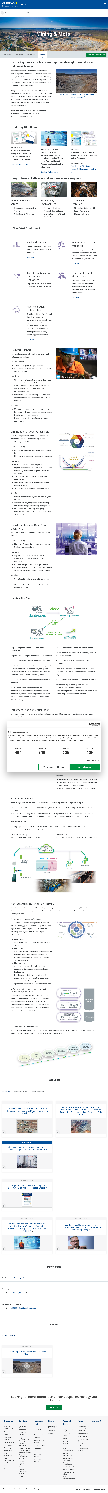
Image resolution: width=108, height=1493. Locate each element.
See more (30, 257)
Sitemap (36, 1489)
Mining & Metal (9, 1442)
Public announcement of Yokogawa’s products (39, 1453)
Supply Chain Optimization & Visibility (23, 1456)
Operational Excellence (23, 1444)
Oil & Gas (7, 1426)
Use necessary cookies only (53, 767)
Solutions (23, 1421)
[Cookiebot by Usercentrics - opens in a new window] (90, 724)
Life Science (37, 1448)
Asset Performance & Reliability (24, 1439)
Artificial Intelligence (67, 1454)
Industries (15, 13)
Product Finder (82, 1436)
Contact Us (53, 1407)
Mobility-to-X (8, 1463)
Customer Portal (83, 1439)
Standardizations (68, 1469)
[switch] (42, 752)
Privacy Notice (18, 1489)
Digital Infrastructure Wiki (69, 1478)
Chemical (7, 1432)
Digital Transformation (68, 1450)
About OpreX (67, 1438)
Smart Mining (13, 1293)
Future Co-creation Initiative (69, 1473)
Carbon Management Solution (23, 1471)
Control (36, 1432)
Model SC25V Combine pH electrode (22, 1308)
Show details (91, 760)
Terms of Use (7, 1489)
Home (7, 13)
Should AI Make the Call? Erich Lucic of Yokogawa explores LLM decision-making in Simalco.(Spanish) (81, 1227)
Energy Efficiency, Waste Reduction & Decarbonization (25, 1450)
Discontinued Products (38, 1460)
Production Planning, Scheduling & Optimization (23, 1464)
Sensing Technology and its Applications (68, 1464)
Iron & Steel (8, 1451)
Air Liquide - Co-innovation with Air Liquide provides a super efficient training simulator (27, 1148)
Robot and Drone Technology (68, 1459)
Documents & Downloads (52, 1427)
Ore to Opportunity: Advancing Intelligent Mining (27, 1352)
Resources (51, 1431)
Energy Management (23, 1477)
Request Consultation (96, 55)
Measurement (38, 1435)
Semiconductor (9, 1469)
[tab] (6, 1091)
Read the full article (18, 164)
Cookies (28, 1489)
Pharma (6, 1466)
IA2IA (65, 1446)
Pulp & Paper (8, 1448)
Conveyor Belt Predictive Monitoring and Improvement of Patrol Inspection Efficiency (27, 1186)
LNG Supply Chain (10, 1429)
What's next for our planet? (68, 1430)
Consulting (37, 1438)
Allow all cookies (84, 767)
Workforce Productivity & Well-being (23, 1428)
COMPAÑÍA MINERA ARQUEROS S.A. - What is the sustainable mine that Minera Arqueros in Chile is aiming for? (27, 1110)
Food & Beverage (9, 1445)
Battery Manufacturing (9, 1459)
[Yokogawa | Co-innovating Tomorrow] (10, 4)
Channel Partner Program (83, 1449)
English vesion (76, 166)
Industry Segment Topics (69, 1434)
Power (6, 1435)
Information (37, 1429)
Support (81, 1421)
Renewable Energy (7, 1438)
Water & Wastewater (8, 1454)
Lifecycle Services (39, 1445)
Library (51, 1421)
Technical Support (83, 1426)
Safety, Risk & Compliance (23, 1433)
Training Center (83, 1434)
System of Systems (66, 1442)
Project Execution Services (39, 1441)
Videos (50, 1434)
